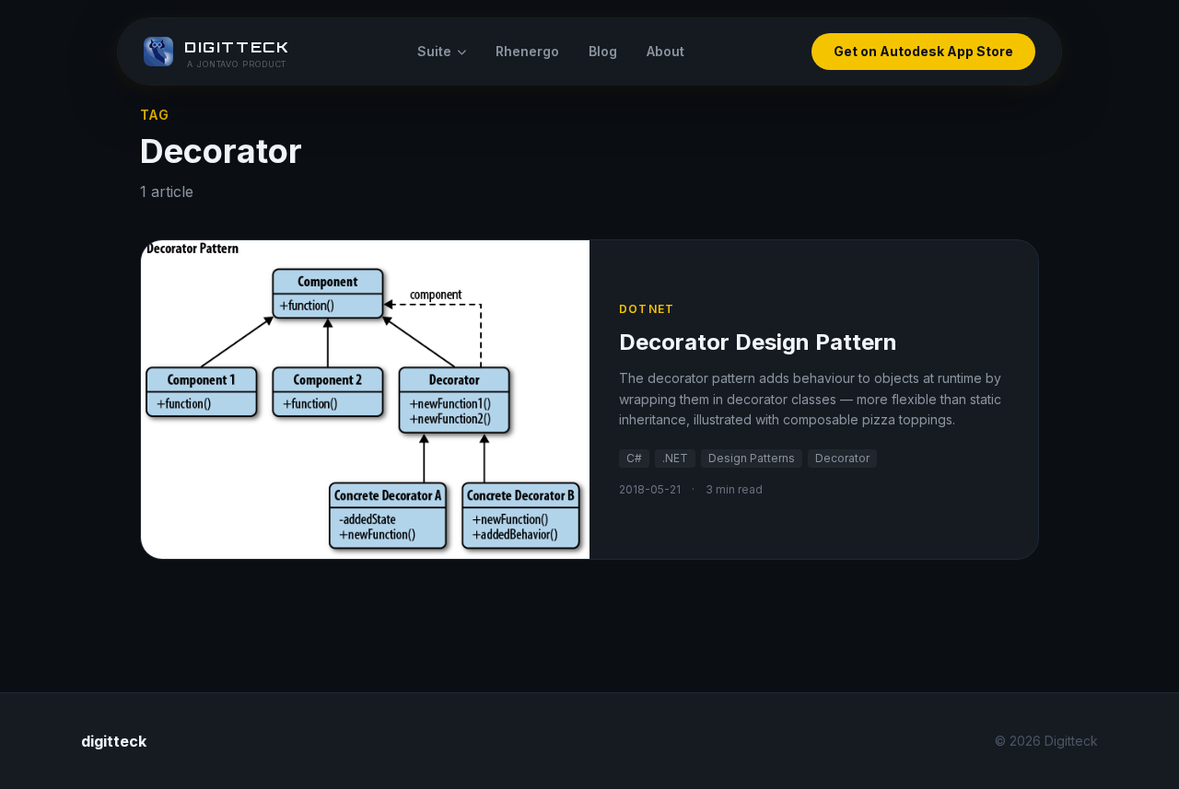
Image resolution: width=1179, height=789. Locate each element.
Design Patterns (751, 458)
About (665, 51)
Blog (603, 51)
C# (634, 458)
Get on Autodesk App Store (923, 51)
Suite (434, 51)
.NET (675, 458)
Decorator (842, 458)
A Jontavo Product (236, 64)
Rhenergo (527, 51)
